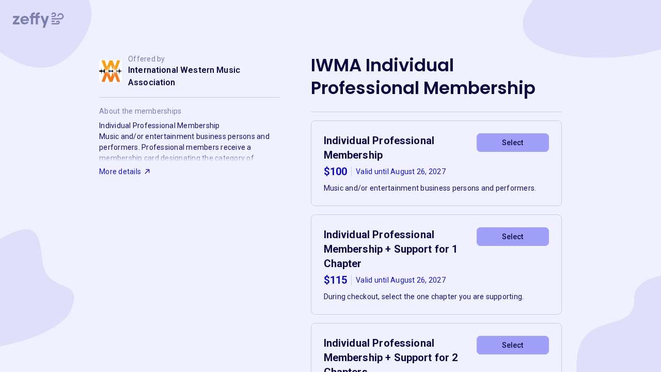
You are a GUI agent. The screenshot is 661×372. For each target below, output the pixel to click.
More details (120, 171)
